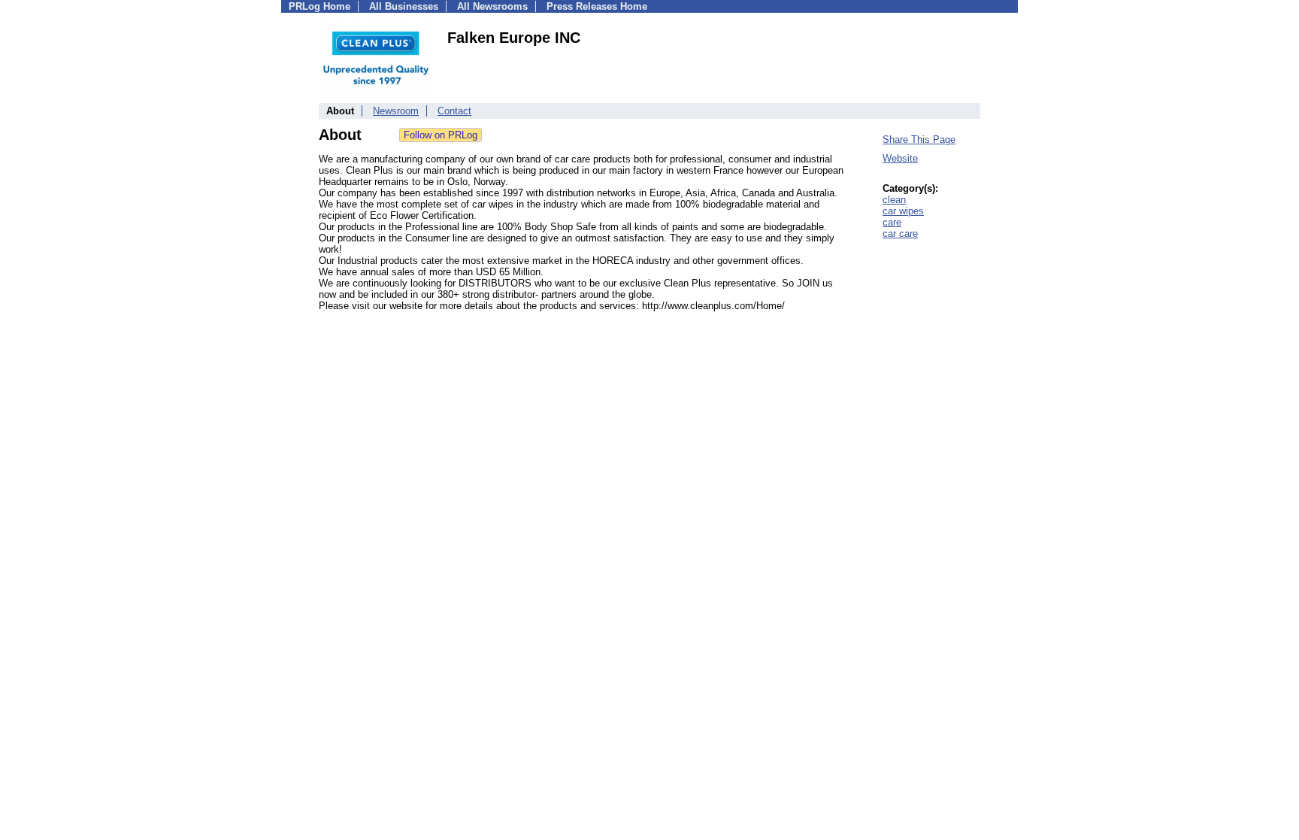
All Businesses (403, 6)
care (892, 222)
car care (900, 233)
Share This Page (919, 139)
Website (900, 158)
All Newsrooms (492, 6)
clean (894, 199)
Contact (454, 111)
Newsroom (396, 111)
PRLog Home (319, 6)
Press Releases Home (597, 6)
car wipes (903, 211)
